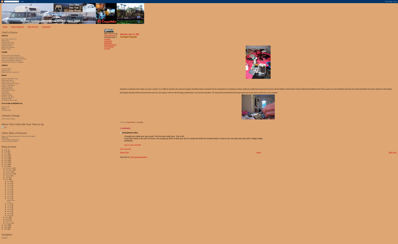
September (9, 174)
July (7, 177)
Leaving (9, 202)
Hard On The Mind (8, 97)
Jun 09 (9, 204)
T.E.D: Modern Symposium (10, 139)
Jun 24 (9, 185)
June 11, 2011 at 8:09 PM (132, 145)
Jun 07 (9, 208)
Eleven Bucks (6, 93)
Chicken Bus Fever (8, 42)
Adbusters (5, 138)
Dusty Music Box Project (10, 100)
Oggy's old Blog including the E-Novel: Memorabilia (18, 136)
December (9, 168)
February (9, 223)
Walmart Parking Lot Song (10, 83)
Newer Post (124, 152)
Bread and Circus (7, 88)
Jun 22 (9, 187)
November (9, 170)
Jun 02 (9, 215)
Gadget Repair (11, 200)
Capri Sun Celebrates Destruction (13, 57)
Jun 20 (9, 189)
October (8, 172)
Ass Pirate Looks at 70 (9, 39)
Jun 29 (9, 181)
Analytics (5, 238)
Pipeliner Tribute (7, 95)
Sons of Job (5, 107)
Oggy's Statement (17, 27)
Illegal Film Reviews (8, 47)
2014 (6, 160)
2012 (6, 164)
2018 (6, 152)
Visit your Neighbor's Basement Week (14, 59)
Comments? (46, 27)
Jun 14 (9, 195)
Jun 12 (9, 196)
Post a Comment (125, 149)
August (8, 176)
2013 (6, 162)
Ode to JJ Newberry (8, 85)
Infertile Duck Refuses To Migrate (12, 62)
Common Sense (7, 45)
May (7, 217)
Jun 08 (9, 206)
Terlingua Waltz (7, 98)
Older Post (392, 152)
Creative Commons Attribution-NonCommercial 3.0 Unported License (110, 43)
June (7, 179)
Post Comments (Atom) (138, 157)
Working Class (6, 110)
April (7, 219)
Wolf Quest (5, 40)
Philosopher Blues (7, 80)
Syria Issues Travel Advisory (11, 55)
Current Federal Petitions (10, 141)
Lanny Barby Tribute (8, 90)
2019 (6, 150)
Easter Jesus (6, 70)
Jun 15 (9, 193)
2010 (6, 225)
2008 (6, 229)
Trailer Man (5, 92)
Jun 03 (9, 213)
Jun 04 (9, 211)
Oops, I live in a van (8, 82)
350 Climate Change (8, 119)
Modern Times (6, 49)
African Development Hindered (12, 60)
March (8, 221)
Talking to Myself (7, 87)
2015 (6, 158)
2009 (6, 227)
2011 (5, 166)
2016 (6, 156)
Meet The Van (33, 27)
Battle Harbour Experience (10, 72)
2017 (6, 154)
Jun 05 (9, 209)
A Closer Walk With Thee (10, 78)
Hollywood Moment (8, 44)
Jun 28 (9, 183)
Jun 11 (9, 198)
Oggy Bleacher (109, 35)
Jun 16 (9, 191)
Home (5, 27)
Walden (4, 108)
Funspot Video (6, 69)
